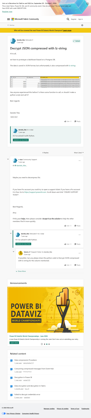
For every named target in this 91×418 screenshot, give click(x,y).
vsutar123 (26, 380)
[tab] (44, 344)
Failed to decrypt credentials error (27, 394)
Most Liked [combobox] (79, 153)
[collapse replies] (8, 159)
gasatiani (27, 397)
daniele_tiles (21, 40)
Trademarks (85, 408)
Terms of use (75, 408)
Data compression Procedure (25, 360)
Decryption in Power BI (23, 377)
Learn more (67, 30)
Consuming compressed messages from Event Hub (34, 369)
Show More (22, 271)
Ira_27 (27, 389)
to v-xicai (30, 130)
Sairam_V (27, 252)
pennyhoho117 (28, 363)
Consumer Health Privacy (30, 413)
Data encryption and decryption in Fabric (30, 386)
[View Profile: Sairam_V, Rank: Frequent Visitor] (20, 253)
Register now (7, 11)
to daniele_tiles (47, 252)
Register (73, 19)
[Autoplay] (42, 344)
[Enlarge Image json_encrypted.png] (45, 81)
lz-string (72, 65)
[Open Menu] (82, 25)
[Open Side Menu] (8, 19)
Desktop (12, 25)
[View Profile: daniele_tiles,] (15, 131)
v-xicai (20, 159)
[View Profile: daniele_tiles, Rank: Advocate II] (13, 41)
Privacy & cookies (62, 408)
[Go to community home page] (25, 19)
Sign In (80, 19)
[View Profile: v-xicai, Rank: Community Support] (15, 160)
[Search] (68, 19)
